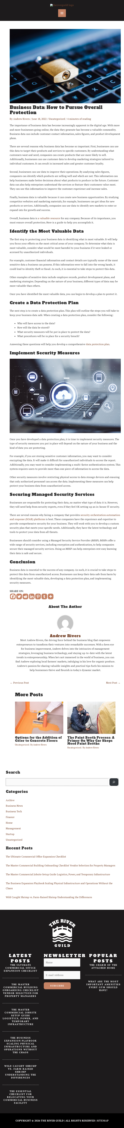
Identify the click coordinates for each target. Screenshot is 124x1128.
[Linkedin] (32, 596)
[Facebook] (13, 596)
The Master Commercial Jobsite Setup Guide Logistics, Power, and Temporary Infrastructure (58, 874)
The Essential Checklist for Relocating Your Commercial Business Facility (20, 1097)
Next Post (113, 682)
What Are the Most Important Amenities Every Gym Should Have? (103, 986)
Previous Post (19, 682)
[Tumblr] (44, 596)
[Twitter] (19, 596)
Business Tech (14, 811)
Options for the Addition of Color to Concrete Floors (38, 739)
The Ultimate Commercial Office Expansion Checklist (36, 856)
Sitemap (103, 1120)
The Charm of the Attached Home (103, 966)
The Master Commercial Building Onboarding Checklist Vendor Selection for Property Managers (60, 865)
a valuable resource (49, 218)
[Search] (113, 782)
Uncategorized (57, 118)
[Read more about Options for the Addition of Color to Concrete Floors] (39, 717)
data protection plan (97, 344)
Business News (14, 805)
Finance (10, 817)
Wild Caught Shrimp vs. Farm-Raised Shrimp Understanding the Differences (49, 897)
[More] (50, 596)
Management (13, 828)
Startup (10, 834)
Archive (10, 800)
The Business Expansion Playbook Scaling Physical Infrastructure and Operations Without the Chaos (20, 1045)
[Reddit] (25, 596)
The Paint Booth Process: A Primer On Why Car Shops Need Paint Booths (90, 740)
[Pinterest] (38, 596)
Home (9, 822)
